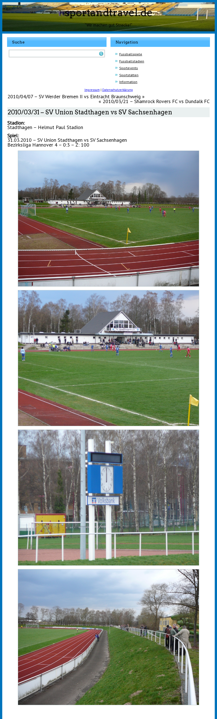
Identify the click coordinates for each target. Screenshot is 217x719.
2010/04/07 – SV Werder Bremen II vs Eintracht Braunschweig (74, 96)
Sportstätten (128, 75)
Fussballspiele (130, 54)
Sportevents (128, 68)
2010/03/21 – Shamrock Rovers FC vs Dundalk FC (156, 101)
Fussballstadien (131, 61)
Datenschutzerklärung (117, 90)
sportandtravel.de (109, 12)
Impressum (92, 90)
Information (128, 82)
